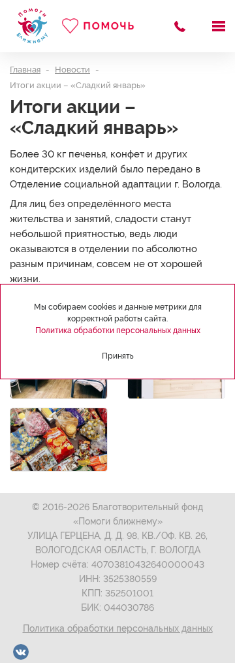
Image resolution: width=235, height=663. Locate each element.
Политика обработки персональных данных (118, 628)
